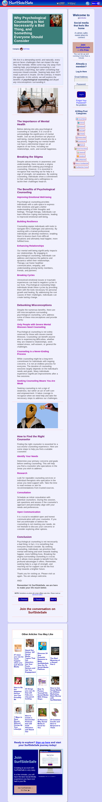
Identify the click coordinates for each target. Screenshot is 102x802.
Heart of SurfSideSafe (82, 163)
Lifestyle (82, 133)
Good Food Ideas (82, 148)
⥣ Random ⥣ (39, 599)
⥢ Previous (23, 599)
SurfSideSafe (82, 159)
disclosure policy (37, 594)
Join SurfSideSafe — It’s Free (83, 47)
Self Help (26, 49)
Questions (82, 156)
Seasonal (82, 152)
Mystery (82, 145)
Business (82, 126)
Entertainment (82, 141)
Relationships (82, 137)
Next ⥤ (53, 599)
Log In (81, 94)
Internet (82, 122)
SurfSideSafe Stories (82, 167)
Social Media (82, 119)
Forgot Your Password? (81, 102)
